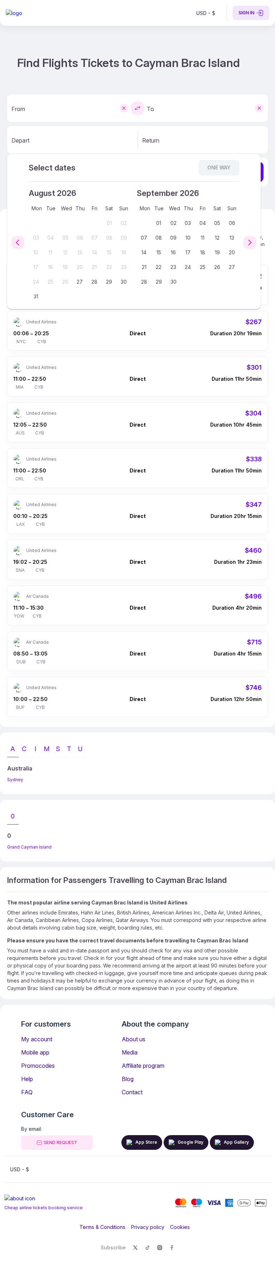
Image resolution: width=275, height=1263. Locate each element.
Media (130, 1052)
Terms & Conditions (102, 1227)
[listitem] (205, 13)
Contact (132, 1092)
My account (36, 1039)
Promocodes (38, 1065)
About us (133, 1039)
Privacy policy (147, 1227)
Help (27, 1078)
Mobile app (35, 1052)
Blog (128, 1078)
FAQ (27, 1092)
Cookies (180, 1227)
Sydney (15, 779)
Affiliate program (143, 1065)
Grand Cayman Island (29, 847)
